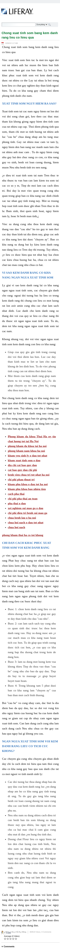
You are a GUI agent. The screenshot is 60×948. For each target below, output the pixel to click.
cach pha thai (16, 493)
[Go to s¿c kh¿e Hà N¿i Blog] (16, 12)
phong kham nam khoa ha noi (26, 450)
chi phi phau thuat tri (21, 479)
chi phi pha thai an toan (22, 498)
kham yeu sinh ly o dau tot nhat (27, 455)
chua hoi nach (16, 527)
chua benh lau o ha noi (22, 517)
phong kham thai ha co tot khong (22, 535)
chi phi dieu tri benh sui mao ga (27, 513)
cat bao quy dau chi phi (22, 470)
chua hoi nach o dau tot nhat (25, 522)
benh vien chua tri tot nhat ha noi (28, 474)
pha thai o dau (17, 503)
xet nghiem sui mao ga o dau (25, 508)
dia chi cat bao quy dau (22, 465)
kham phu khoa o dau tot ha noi (28, 484)
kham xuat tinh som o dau (24, 460)
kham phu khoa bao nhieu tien (27, 489)
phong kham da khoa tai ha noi (27, 446)
